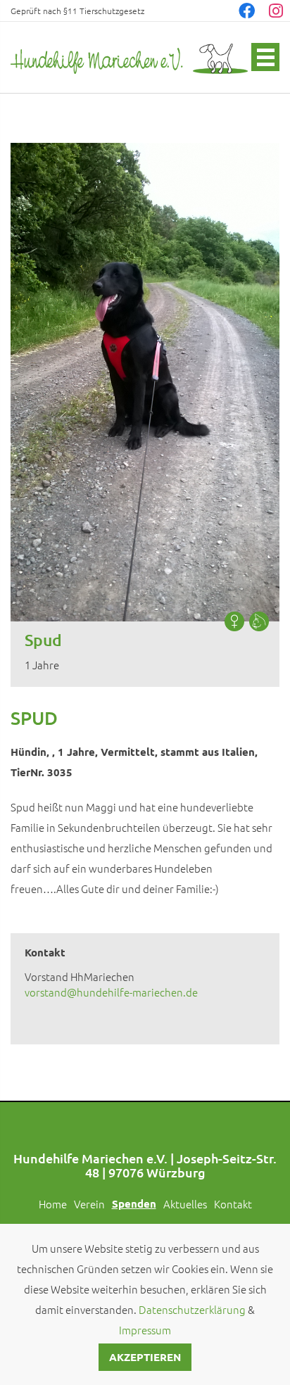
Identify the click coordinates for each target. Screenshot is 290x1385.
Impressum (145, 1329)
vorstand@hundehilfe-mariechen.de (111, 992)
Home (53, 1203)
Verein (89, 1203)
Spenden (134, 1203)
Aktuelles (185, 1203)
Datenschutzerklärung (192, 1309)
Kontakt (233, 1203)
